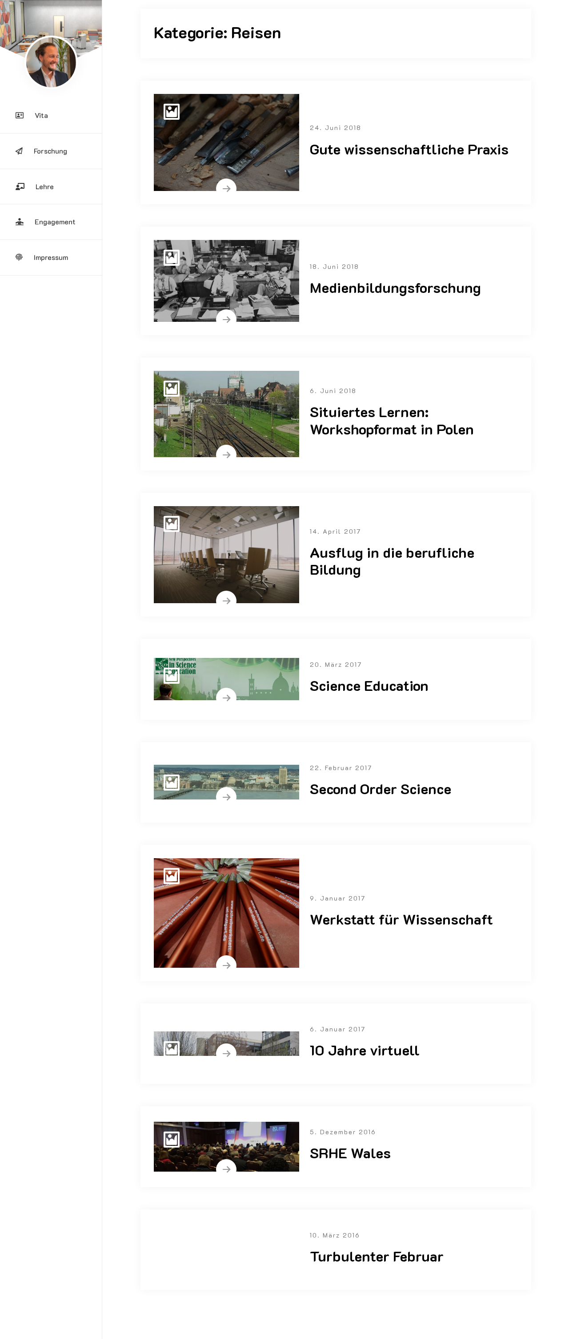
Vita (41, 115)
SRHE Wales (350, 1152)
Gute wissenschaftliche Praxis (409, 148)
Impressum (51, 257)
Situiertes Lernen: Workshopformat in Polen (392, 420)
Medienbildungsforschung (395, 287)
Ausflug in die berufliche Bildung (392, 560)
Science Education (369, 685)
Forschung (50, 150)
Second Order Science (380, 788)
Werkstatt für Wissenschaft (401, 918)
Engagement (55, 221)
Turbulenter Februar (377, 1255)
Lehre (45, 186)
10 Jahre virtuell (365, 1049)
